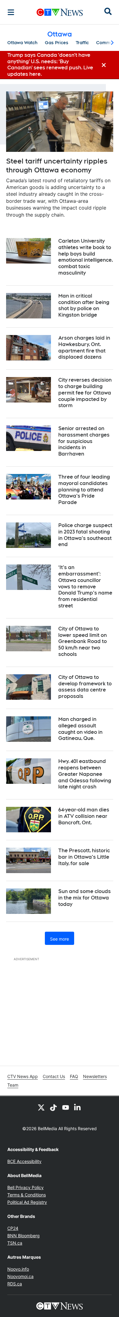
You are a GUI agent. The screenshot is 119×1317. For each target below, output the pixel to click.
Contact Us (54, 1076)
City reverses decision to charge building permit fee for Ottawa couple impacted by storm (85, 392)
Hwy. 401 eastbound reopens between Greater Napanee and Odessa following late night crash (84, 774)
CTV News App (22, 1076)
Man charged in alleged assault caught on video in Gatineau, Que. (80, 728)
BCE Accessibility (24, 1161)
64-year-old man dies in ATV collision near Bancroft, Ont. (83, 816)
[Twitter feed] (41, 1107)
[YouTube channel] (65, 1107)
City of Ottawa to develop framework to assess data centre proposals (85, 686)
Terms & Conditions (26, 1194)
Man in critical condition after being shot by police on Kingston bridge (83, 305)
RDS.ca (14, 1283)
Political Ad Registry (27, 1202)
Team (12, 1085)
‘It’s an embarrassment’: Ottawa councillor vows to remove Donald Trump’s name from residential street (85, 586)
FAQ (74, 1076)
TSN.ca (14, 1243)
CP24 (12, 1228)
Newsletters (95, 1076)
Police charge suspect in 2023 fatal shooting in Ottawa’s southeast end (85, 534)
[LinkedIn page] (77, 1107)
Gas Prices (56, 42)
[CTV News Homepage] (60, 12)
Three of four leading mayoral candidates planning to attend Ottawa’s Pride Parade (84, 489)
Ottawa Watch (22, 42)
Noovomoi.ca (20, 1276)
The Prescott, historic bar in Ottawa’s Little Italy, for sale (84, 857)
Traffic (82, 42)
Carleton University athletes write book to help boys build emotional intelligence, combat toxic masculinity (85, 257)
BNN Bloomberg (23, 1235)
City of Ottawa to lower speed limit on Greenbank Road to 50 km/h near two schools (82, 641)
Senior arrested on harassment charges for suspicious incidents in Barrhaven (84, 441)
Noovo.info (18, 1269)
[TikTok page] (53, 1107)
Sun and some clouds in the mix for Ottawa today (84, 897)
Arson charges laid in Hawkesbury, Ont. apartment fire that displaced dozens (84, 347)
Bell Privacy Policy (25, 1187)
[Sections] (11, 12)
